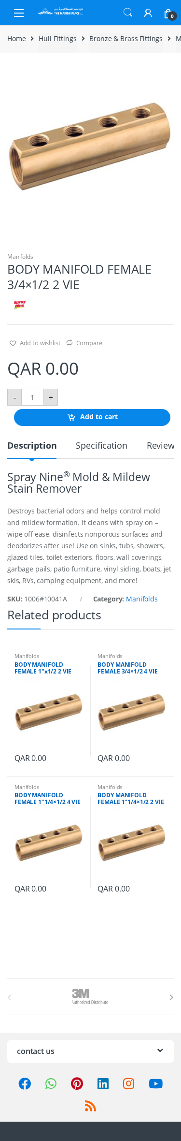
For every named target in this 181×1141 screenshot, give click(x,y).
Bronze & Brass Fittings (126, 38)
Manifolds (20, 256)
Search (128, 12)
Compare (89, 342)
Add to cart (99, 417)
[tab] (31, 449)
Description (31, 446)
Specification (101, 446)
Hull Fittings (57, 38)
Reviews (163, 446)
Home (16, 38)
